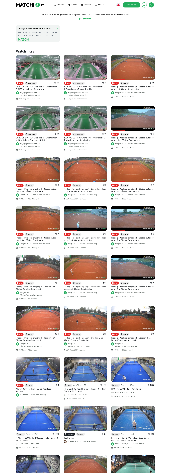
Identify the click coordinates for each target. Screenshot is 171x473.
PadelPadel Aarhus (89, 441)
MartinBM (24, 395)
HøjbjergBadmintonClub (30, 93)
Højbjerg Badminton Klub (30, 95)
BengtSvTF (119, 93)
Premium (87, 5)
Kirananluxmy (73, 441)
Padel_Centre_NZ (122, 444)
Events (74, 5)
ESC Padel (72, 395)
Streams (60, 5)
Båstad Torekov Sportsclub (31, 295)
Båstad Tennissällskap (136, 93)
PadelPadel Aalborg (38, 395)
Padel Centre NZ (139, 444)
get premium (85, 18)
